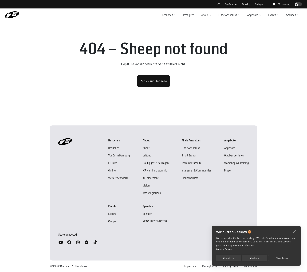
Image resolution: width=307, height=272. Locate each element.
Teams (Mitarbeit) (191, 163)
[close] (294, 231)
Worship (246, 4)
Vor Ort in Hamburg (119, 155)
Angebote (252, 15)
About (204, 15)
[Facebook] (69, 242)
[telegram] (86, 242)
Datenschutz (250, 266)
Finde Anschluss (227, 15)
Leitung (147, 155)
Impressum (190, 266)
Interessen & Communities (196, 170)
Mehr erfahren (224, 249)
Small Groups (189, 155)
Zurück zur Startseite (153, 81)
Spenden (291, 15)
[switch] (298, 4)
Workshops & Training (236, 163)
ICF (218, 4)
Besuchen (167, 15)
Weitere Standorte (118, 178)
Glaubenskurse (189, 178)
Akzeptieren (228, 258)
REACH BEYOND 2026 (155, 221)
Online (112, 170)
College (259, 4)
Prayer (228, 170)
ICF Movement (151, 178)
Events (272, 15)
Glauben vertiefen (234, 155)
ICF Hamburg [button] (283, 4)
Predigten (188, 15)
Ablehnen (254, 258)
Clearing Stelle (230, 266)
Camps (112, 221)
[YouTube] (60, 242)
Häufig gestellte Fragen (156, 163)
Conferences (231, 4)
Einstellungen (282, 258)
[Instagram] (77, 242)
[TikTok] (95, 242)
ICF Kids (112, 163)
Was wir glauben (152, 193)
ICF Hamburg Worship (155, 170)
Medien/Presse (209, 266)
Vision (146, 185)
